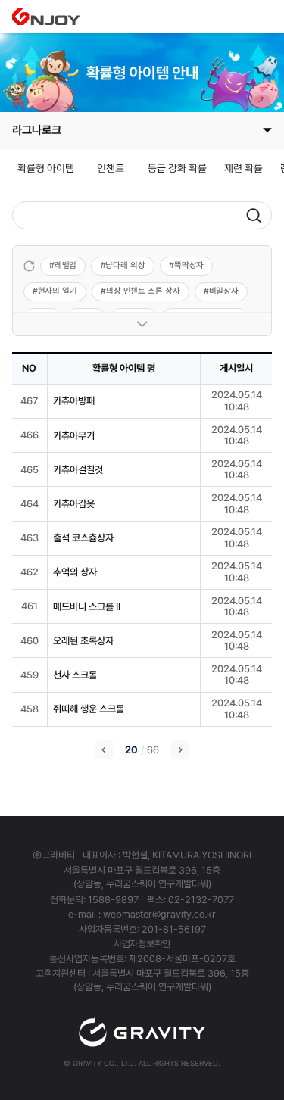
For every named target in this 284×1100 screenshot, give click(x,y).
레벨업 (66, 265)
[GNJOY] (46, 16)
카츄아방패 (74, 401)
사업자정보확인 (142, 943)
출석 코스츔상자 (83, 538)
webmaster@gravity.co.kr (159, 914)
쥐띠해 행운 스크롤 (88, 709)
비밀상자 (224, 291)
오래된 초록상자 (83, 641)
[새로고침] (29, 266)
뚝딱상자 (189, 265)
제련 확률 (243, 168)
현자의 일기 (57, 291)
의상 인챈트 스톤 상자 (143, 291)
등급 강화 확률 (177, 168)
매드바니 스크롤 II (86, 606)
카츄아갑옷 (74, 503)
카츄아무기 (74, 435)
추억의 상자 (75, 572)
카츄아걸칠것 (78, 469)
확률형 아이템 (45, 168)
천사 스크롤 (75, 675)
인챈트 (110, 168)
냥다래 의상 (125, 265)
